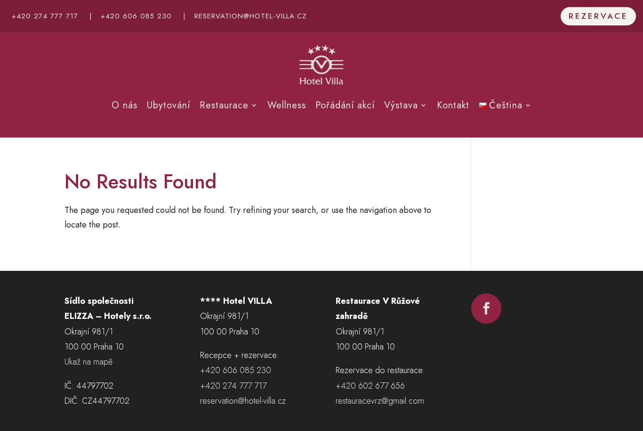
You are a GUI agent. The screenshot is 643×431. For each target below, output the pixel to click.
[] (486, 321)
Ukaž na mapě (88, 362)
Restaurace (224, 105)
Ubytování (168, 105)
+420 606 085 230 (136, 16)
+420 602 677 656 (370, 386)
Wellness (286, 105)
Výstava (401, 105)
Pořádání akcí (345, 105)
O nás (124, 105)
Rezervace (598, 16)
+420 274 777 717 (45, 16)
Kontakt (453, 105)
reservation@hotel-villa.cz (250, 16)
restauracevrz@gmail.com (380, 401)
